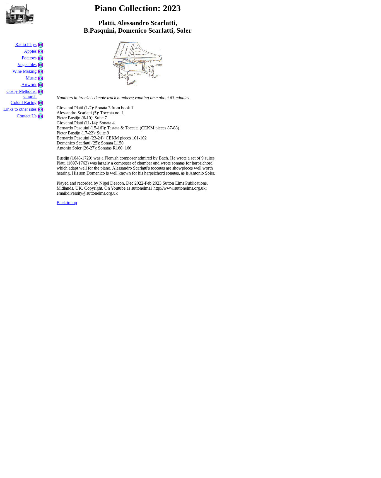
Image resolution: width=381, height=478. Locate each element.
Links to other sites (20, 109)
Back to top (67, 202)
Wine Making (25, 71)
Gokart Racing (24, 102)
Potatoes (29, 57)
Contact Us (27, 116)
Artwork (29, 84)
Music (31, 78)
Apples (30, 51)
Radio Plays (26, 44)
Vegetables (27, 64)
